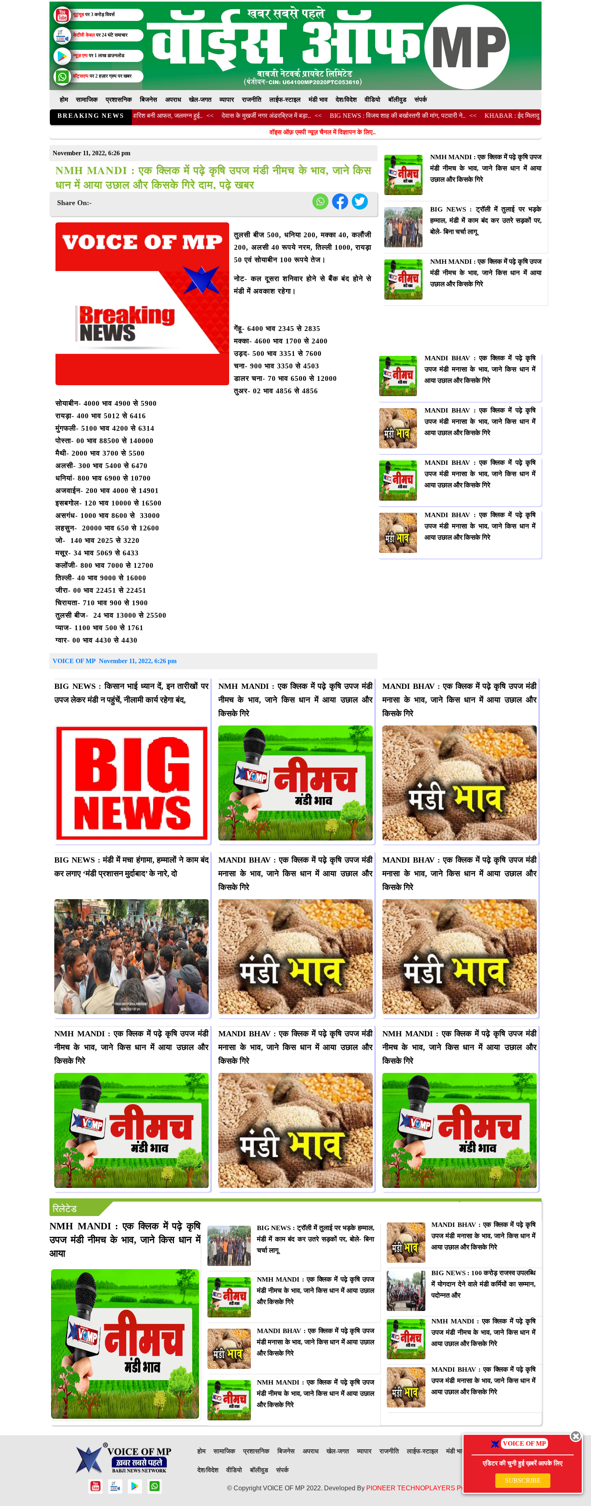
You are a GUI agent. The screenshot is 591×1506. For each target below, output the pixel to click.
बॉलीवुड (397, 99)
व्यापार (227, 99)
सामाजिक (87, 99)
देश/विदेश (346, 99)
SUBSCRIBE (523, 1480)
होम (64, 99)
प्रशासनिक (119, 99)
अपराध (173, 99)
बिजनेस (148, 99)
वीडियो (372, 99)
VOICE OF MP (75, 660)
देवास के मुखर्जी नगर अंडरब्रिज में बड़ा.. (222, 115)
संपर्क (421, 99)
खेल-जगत (200, 99)
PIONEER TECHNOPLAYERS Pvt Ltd (421, 1488)
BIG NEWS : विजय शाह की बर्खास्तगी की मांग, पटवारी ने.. (354, 115)
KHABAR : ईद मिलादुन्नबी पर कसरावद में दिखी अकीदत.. (508, 115)
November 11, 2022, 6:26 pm (137, 660)
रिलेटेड (65, 1209)
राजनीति (251, 99)
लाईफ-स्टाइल (285, 99)
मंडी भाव (318, 99)
